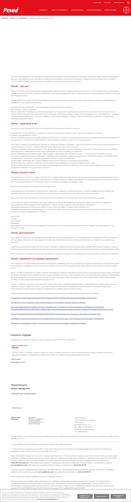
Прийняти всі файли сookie (85, 496)
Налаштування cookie (118, 496)
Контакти (107, 2)
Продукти (43, 10)
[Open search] (128, 3)
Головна (5, 18)
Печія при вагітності (94, 10)
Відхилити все (102, 496)
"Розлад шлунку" (77, 10)
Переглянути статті (18, 362)
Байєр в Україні (119, 2)
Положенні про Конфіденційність (47, 499)
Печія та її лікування (58, 10)
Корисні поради (110, 10)
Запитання (97, 2)
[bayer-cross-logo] (126, 10)
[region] (65, 496)
